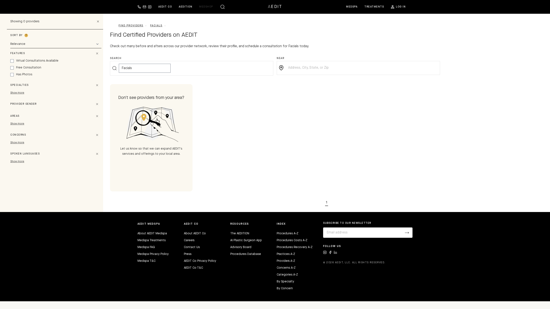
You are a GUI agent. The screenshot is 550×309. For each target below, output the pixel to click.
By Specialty (285, 281)
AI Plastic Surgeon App (246, 240)
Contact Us (192, 247)
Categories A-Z (287, 274)
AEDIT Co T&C (193, 267)
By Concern (285, 288)
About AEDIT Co (195, 233)
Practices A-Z (286, 254)
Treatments (374, 7)
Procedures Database (245, 254)
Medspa (352, 7)
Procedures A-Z (287, 233)
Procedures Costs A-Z (292, 240)
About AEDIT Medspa (152, 233)
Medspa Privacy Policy (153, 254)
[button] (326, 201)
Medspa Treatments (152, 240)
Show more (17, 93)
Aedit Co (165, 7)
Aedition (185, 7)
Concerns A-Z (286, 267)
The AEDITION (239, 233)
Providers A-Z (286, 260)
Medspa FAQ (146, 247)
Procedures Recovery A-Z (295, 247)
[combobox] (362, 68)
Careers (189, 240)
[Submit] (406, 232)
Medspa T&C (147, 260)
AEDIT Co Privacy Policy (200, 260)
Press (187, 254)
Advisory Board (240, 247)
